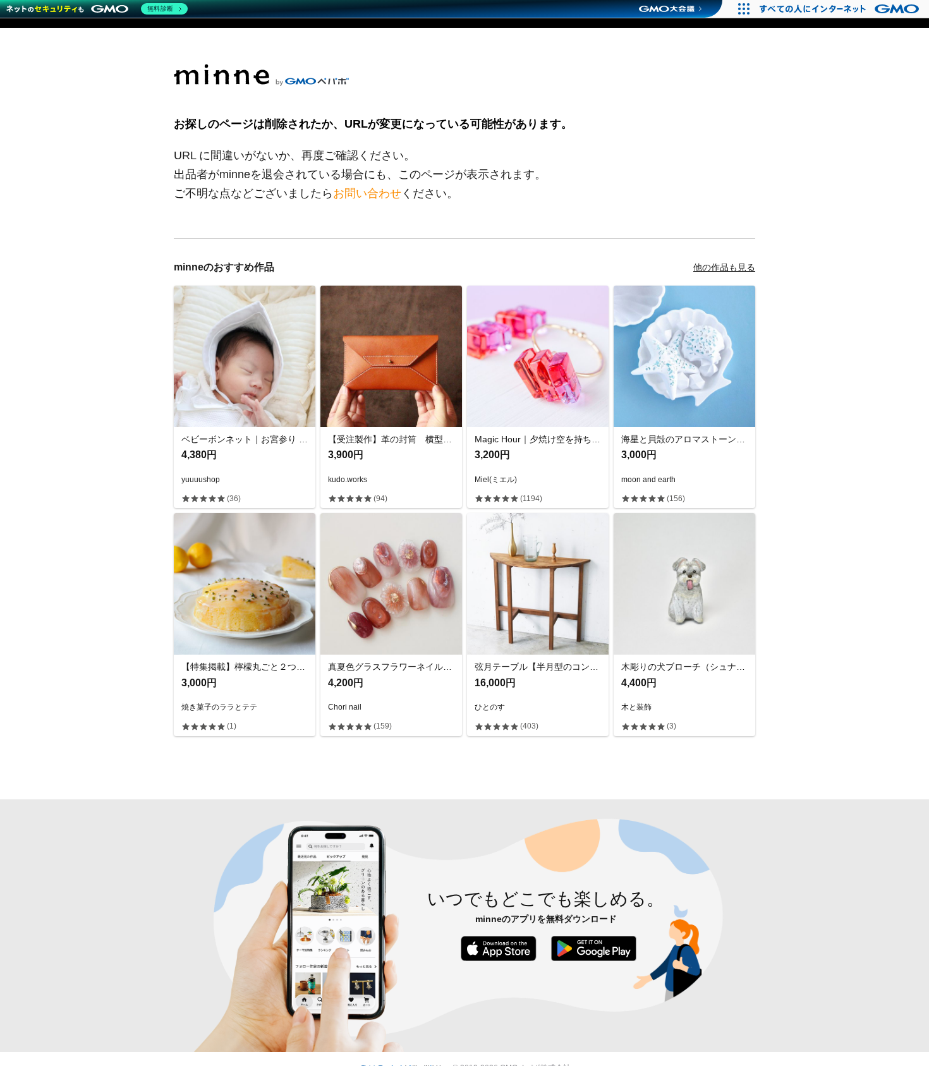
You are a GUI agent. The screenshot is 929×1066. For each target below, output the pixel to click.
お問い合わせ (367, 193)
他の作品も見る (724, 267)
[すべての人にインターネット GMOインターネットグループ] (841, 9)
